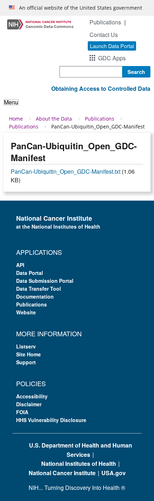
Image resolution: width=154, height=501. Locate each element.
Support (26, 362)
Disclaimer (29, 404)
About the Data (54, 118)
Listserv (26, 346)
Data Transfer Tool (38, 288)
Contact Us (104, 35)
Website (26, 312)
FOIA (22, 412)
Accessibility (32, 396)
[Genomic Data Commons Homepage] (40, 24)
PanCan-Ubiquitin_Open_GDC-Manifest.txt (65, 171)
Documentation (35, 296)
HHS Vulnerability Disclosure (51, 419)
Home (16, 118)
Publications (105, 22)
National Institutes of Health (78, 463)
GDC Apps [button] (112, 58)
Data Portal (29, 272)
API (20, 264)
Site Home (28, 354)
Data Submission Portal (44, 280)
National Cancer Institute (62, 473)
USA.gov (113, 473)
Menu (11, 102)
